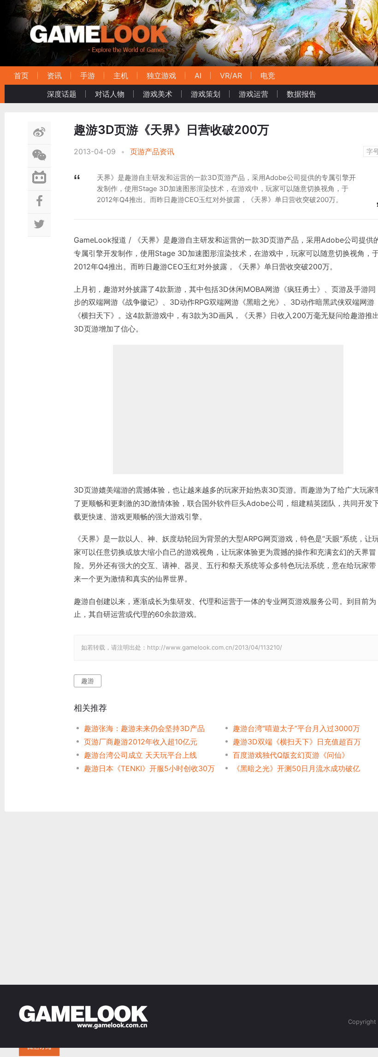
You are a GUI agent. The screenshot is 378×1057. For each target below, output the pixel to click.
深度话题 (62, 94)
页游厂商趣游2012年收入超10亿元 (140, 741)
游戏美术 (157, 94)
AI (198, 75)
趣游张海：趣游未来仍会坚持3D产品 (144, 728)
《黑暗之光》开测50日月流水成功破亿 (296, 768)
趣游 (87, 681)
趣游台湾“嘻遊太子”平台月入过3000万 (296, 728)
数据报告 (301, 94)
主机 (120, 75)
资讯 (54, 75)
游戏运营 (253, 94)
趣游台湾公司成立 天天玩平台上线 (140, 755)
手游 (87, 75)
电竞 (267, 75)
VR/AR (231, 75)
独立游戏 (161, 75)
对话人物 (109, 94)
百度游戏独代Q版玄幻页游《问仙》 (291, 755)
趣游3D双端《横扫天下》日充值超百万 (297, 741)
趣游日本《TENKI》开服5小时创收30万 (149, 768)
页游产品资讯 (152, 151)
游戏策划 (205, 94)
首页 (21, 75)
